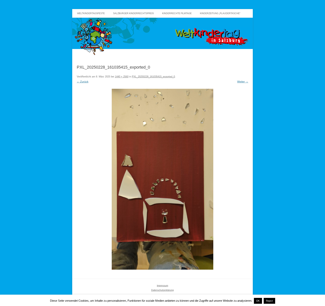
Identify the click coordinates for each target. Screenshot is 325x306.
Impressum (162, 285)
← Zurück (82, 81)
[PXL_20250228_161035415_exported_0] (162, 179)
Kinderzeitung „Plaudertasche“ (220, 13)
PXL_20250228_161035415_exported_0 (153, 76)
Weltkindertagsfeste (91, 13)
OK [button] (258, 300)
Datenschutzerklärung (162, 290)
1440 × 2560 (121, 76)
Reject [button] (269, 300)
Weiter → (242, 81)
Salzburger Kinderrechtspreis (133, 13)
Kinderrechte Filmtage (177, 13)
